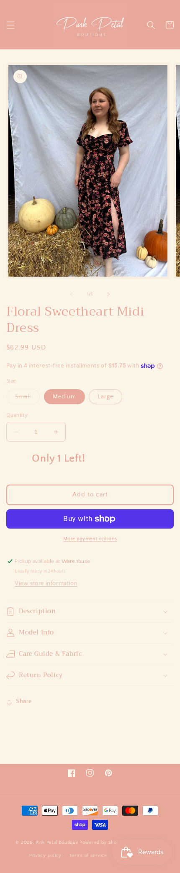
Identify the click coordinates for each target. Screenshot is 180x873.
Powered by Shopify (102, 842)
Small (27, 398)
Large (105, 396)
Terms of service (88, 855)
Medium (64, 396)
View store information (46, 583)
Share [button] (24, 701)
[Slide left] (71, 294)
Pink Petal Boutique (57, 842)
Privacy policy (45, 855)
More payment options (90, 539)
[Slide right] (108, 294)
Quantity (17, 415)
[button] (10, 25)
